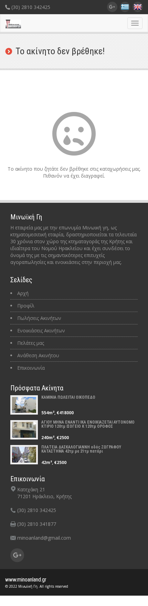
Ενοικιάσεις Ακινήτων (41, 330)
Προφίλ (25, 305)
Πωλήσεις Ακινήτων (39, 318)
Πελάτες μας (30, 343)
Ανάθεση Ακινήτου (38, 355)
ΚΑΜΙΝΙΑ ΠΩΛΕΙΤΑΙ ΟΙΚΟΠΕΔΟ (68, 397)
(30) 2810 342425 (30, 7)
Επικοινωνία (31, 367)
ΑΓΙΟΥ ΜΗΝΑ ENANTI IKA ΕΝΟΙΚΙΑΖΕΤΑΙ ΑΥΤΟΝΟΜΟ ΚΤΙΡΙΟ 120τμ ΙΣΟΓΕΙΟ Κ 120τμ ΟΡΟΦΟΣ (88, 424)
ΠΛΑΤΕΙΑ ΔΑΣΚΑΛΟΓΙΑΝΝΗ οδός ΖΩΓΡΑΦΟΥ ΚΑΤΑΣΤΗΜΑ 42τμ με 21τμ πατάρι (81, 449)
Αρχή (23, 293)
